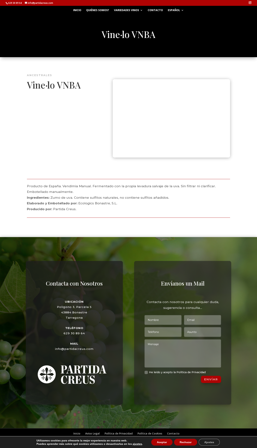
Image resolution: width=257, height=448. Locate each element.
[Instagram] (250, 2)
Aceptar (162, 442)
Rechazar (186, 442)
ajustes (137, 443)
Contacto (155, 10)
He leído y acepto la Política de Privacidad (177, 372)
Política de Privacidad (119, 433)
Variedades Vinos (126, 10)
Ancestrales (39, 75)
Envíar (211, 379)
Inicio (77, 10)
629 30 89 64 (74, 333)
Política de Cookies (150, 433)
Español (174, 10)
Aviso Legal (92, 433)
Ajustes (209, 442)
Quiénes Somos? (97, 10)
